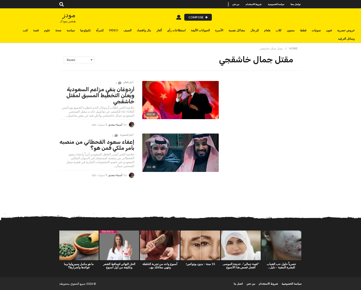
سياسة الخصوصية (276, 4)
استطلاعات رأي (176, 30)
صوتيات (316, 30)
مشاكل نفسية (237, 30)
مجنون (291, 30)
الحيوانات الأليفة (200, 30)
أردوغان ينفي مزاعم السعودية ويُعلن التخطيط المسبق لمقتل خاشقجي (100, 95)
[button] (228, 4)
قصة (36, 30)
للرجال (254, 30)
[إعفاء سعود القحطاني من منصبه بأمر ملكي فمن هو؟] (180, 153)
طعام (267, 30)
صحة (58, 30)
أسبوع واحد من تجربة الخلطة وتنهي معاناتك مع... (159, 265)
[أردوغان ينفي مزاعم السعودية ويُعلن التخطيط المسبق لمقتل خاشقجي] (180, 100)
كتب (25, 30)
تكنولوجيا (85, 30)
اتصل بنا (238, 283)
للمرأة (100, 30)
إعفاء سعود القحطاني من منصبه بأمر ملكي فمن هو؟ (97, 145)
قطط (303, 30)
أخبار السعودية (126, 135)
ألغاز (159, 30)
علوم (47, 30)
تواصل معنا (296, 4)
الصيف (127, 30)
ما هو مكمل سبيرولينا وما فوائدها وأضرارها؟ (79, 265)
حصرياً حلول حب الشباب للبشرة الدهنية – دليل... (281, 265)
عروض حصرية (346, 30)
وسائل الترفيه (346, 38)
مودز (68, 15)
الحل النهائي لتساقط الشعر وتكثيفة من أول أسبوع (119, 265)
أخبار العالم (128, 82)
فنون (329, 30)
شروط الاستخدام (254, 4)
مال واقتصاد (144, 30)
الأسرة (219, 30)
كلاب (279, 30)
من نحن (235, 4)
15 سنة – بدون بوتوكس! (200, 264)
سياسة (71, 30)
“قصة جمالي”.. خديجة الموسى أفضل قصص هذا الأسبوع (241, 265)
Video (113, 30)
